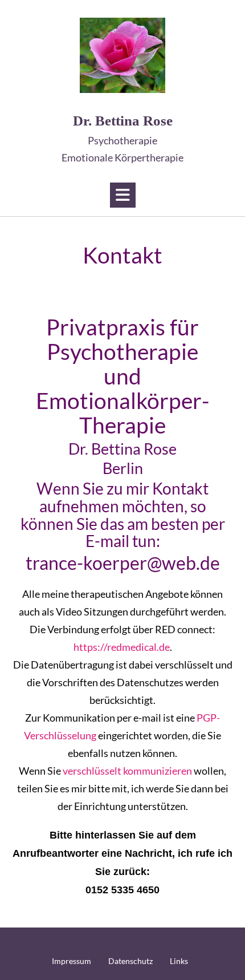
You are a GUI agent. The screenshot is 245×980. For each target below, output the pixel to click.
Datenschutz (130, 961)
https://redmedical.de (122, 647)
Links (179, 961)
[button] (123, 195)
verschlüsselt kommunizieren (127, 770)
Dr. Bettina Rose (122, 138)
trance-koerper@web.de (123, 563)
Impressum (71, 961)
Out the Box (142, 944)
